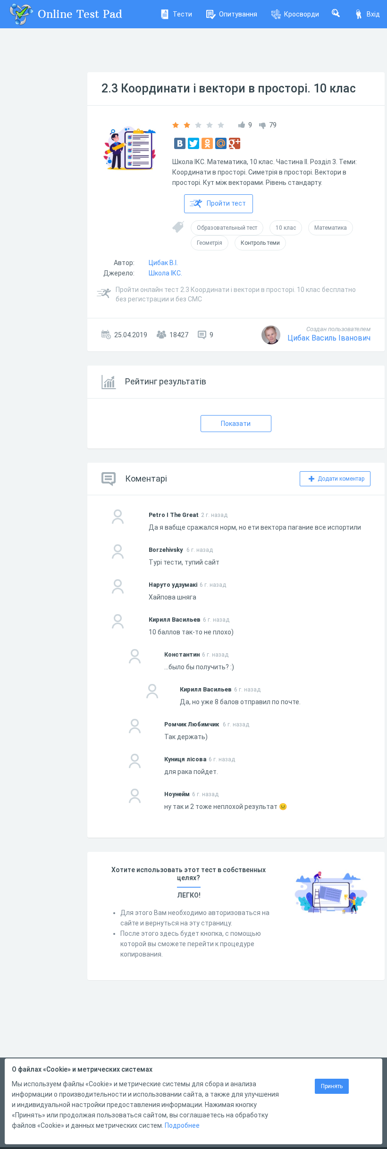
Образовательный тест (227, 228)
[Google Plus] (234, 143)
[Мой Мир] (221, 143)
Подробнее (182, 1125)
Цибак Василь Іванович (328, 337)
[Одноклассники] (207, 143)
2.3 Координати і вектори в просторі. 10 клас (228, 88)
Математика (330, 228)
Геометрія (209, 243)
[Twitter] (193, 143)
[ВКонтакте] (179, 143)
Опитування (238, 14)
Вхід (373, 14)
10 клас (286, 228)
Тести (182, 14)
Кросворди (301, 14)
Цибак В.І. (163, 262)
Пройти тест (226, 203)
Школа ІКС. (165, 273)
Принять (332, 1086)
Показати (236, 423)
